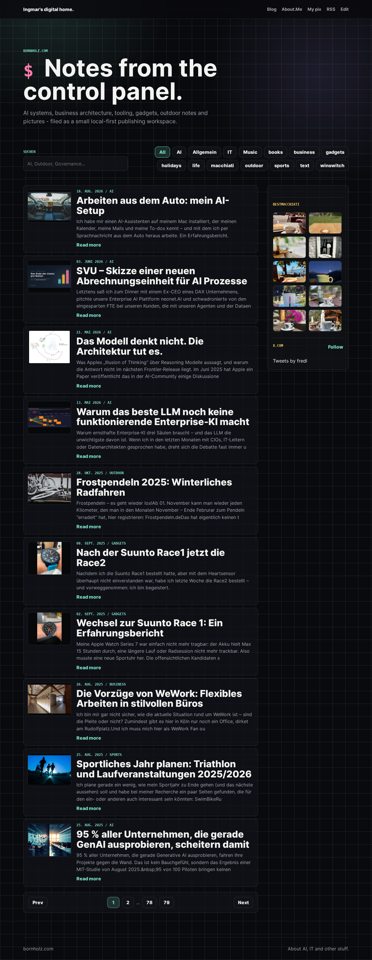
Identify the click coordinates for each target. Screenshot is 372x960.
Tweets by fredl (290, 361)
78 (149, 902)
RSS (331, 9)
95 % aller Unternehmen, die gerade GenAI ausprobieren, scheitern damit (162, 839)
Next (243, 902)
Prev (38, 902)
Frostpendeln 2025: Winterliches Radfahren (154, 487)
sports (281, 165)
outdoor (254, 165)
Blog (271, 9)
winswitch (332, 165)
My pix (314, 9)
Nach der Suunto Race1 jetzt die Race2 (150, 557)
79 (167, 902)
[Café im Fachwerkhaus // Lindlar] (289, 223)
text (304, 165)
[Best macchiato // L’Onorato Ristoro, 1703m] (325, 320)
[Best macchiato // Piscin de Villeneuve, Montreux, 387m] (289, 272)
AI (179, 152)
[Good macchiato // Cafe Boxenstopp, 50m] (289, 247)
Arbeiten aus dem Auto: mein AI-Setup (152, 205)
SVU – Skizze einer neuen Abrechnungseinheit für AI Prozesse (161, 276)
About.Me (292, 9)
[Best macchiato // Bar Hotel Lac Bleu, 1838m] (289, 296)
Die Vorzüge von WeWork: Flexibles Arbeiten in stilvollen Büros (159, 698)
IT (230, 152)
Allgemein (205, 152)
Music (250, 152)
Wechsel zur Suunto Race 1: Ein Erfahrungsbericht (149, 628)
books (276, 152)
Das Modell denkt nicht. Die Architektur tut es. (140, 346)
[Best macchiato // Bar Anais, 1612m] (289, 320)
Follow (335, 347)
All (162, 152)
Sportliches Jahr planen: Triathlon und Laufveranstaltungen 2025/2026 (164, 769)
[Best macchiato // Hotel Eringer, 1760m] (325, 272)
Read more (88, 245)
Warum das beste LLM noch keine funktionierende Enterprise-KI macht (162, 417)
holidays (171, 165)
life (196, 165)
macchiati (222, 165)
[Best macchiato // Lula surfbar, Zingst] (325, 223)
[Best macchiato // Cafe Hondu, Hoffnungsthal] (325, 247)
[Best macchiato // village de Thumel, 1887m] (325, 296)
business (304, 152)
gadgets (335, 152)
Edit (345, 9)
